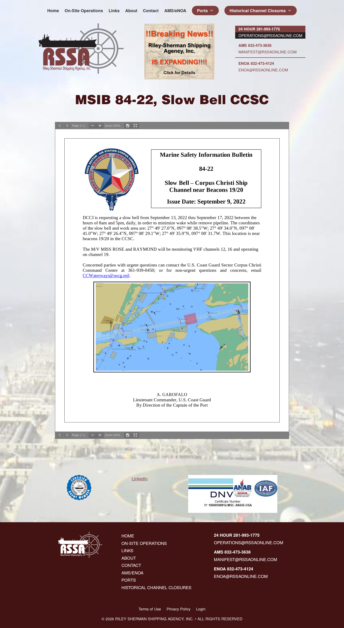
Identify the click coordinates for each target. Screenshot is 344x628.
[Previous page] (59, 125)
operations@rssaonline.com (270, 35)
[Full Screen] (135, 125)
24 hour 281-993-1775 (259, 29)
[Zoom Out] (92, 125)
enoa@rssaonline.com (263, 70)
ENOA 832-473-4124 (256, 63)
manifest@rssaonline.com (267, 52)
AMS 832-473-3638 (254, 45)
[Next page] (67, 125)
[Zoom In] (99, 125)
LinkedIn (140, 478)
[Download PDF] (127, 125)
